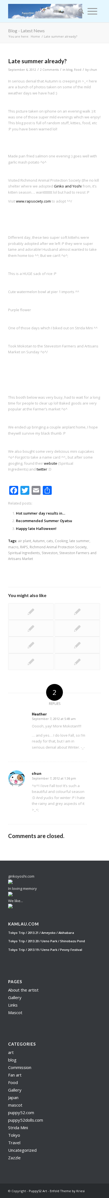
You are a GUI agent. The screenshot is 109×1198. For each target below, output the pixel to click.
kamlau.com (23, 924)
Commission (19, 1067)
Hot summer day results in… (40, 513)
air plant (24, 541)
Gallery (15, 997)
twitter (42, 469)
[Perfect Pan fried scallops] (77, 611)
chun (93, 70)
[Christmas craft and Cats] (31, 628)
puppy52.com (21, 1112)
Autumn (39, 541)
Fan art (15, 1075)
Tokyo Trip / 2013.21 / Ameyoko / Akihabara (41, 933)
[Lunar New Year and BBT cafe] (77, 661)
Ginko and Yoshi (68, 186)
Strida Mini (18, 1127)
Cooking (61, 541)
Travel (14, 1142)
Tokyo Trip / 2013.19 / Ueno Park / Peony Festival (45, 950)
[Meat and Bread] (31, 645)
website (50, 463)
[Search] (79, 11)
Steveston (50, 553)
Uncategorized (22, 1150)
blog (69, 70)
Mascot (15, 1012)
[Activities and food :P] (31, 611)
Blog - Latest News (26, 30)
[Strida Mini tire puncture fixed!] (77, 645)
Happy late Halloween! (36, 528)
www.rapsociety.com (33, 201)
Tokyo (14, 1135)
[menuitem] (79, 11)
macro (13, 547)
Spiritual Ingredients (24, 553)
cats (49, 541)
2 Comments (49, 70)
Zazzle (14, 1157)
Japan (13, 1097)
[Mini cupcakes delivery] (77, 628)
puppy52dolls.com (25, 1120)
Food (77, 70)
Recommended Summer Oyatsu (44, 520)
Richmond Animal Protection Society (58, 547)
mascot (15, 1105)
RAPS (24, 547)
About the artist (23, 990)
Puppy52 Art (38, 1191)
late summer (79, 541)
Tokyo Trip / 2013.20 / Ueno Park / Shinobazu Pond (46, 941)
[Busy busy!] (31, 661)
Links (13, 1005)
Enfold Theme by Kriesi (67, 1191)
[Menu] (92, 11)
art (11, 1052)
